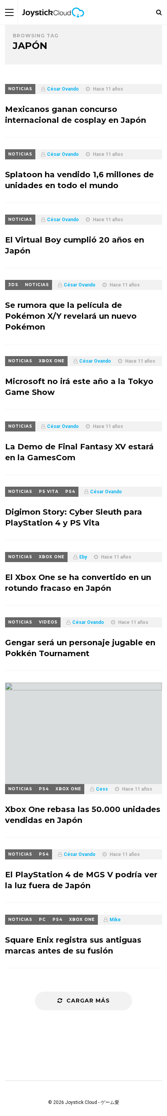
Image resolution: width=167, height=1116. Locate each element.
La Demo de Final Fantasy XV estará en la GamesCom (79, 452)
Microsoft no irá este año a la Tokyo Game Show (79, 387)
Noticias (20, 88)
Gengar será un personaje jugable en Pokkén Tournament (80, 648)
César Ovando (63, 89)
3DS (13, 284)
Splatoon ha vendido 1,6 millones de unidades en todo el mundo (79, 180)
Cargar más (88, 1000)
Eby (83, 557)
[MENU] (9, 12)
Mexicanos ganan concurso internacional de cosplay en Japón (75, 115)
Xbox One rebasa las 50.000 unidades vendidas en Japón (82, 815)
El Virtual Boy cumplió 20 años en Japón (74, 245)
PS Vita (49, 491)
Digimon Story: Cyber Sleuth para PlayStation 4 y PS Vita (73, 517)
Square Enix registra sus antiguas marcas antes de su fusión (73, 945)
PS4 (70, 491)
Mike (115, 919)
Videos (48, 622)
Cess (102, 789)
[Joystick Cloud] (53, 22)
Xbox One (51, 360)
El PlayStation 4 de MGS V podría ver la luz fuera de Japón (81, 880)
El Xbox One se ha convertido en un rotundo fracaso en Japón (78, 583)
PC (42, 919)
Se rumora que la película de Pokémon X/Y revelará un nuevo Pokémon (71, 316)
